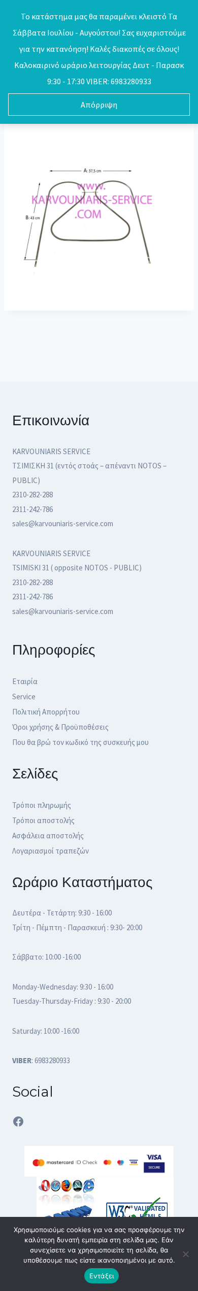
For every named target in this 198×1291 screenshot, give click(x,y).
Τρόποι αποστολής (43, 820)
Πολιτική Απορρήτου (46, 712)
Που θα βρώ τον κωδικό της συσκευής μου (80, 742)
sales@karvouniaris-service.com (62, 523)
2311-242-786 (32, 509)
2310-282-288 (32, 494)
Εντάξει (101, 1276)
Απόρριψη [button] (99, 104)
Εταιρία (25, 681)
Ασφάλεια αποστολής (48, 835)
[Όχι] (185, 1254)
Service (24, 696)
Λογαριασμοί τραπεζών (50, 851)
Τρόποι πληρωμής (41, 805)
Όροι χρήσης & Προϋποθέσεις (60, 727)
